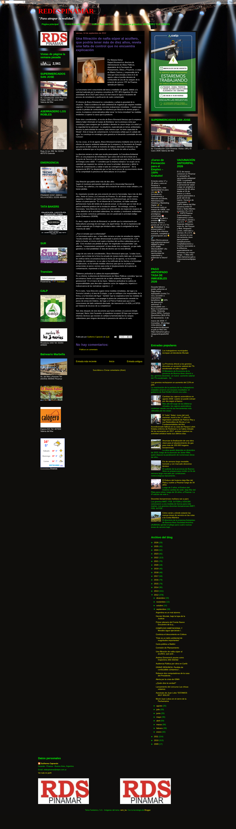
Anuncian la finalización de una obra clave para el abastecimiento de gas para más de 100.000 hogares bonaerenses (178, 444)
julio (158, 709)
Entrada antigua (134, 361)
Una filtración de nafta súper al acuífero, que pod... (169, 652)
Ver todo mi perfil (44, 773)
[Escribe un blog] (123, 337)
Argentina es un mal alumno (168, 612)
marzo (159, 724)
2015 (156, 584)
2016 (156, 580)
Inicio (111, 361)
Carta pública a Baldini (165, 644)
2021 (156, 561)
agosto (159, 706)
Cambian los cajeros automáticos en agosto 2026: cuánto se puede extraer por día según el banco (178, 398)
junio (158, 713)
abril (158, 721)
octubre (159, 605)
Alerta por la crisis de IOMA (167, 679)
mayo (159, 717)
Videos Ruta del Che (102, 24)
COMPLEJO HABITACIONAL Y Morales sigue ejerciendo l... (169, 629)
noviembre (161, 602)
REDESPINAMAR (66, 11)
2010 (156, 740)
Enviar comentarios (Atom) (115, 370)
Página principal (50, 24)
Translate (61, 281)
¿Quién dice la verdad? (166, 683)
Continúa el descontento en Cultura (171, 634)
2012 (156, 595)
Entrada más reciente (86, 361)
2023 (156, 554)
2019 (156, 569)
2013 (156, 591)
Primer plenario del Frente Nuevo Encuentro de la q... (170, 623)
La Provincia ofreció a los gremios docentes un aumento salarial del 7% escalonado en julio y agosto (178, 366)
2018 (156, 572)
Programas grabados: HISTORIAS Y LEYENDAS (145, 24)
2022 (156, 557)
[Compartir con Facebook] (128, 337)
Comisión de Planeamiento (167, 648)
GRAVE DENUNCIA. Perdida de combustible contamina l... (169, 668)
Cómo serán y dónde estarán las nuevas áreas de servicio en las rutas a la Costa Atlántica (178, 515)
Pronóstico (45, 468)
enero (159, 732)
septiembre (161, 609)
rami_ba (123, 810)
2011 (156, 736)
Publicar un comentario (88, 350)
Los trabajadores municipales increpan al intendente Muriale (175, 351)
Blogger (147, 810)
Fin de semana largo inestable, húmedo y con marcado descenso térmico (177, 463)
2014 (156, 587)
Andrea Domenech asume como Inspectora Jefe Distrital (170, 658)
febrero (159, 728)
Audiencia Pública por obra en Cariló (171, 663)
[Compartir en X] (125, 337)
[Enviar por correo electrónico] (120, 337)
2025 (156, 546)
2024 (156, 550)
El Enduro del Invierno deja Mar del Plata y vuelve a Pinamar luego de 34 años (178, 482)
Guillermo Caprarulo (49, 763)
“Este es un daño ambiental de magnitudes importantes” (169, 639)
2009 (156, 744)
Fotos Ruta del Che (75, 24)
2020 (156, 565)
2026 (156, 542)
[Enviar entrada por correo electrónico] (115, 337)
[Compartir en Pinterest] (130, 337)
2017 (156, 576)
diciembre (160, 598)
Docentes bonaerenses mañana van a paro (170, 499)
